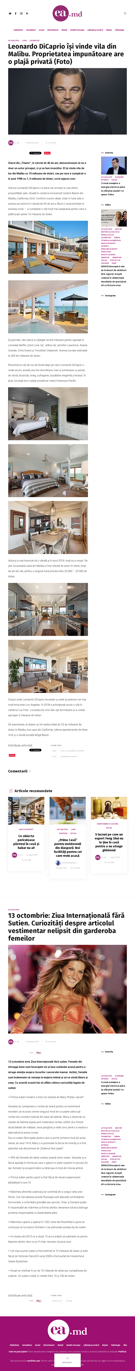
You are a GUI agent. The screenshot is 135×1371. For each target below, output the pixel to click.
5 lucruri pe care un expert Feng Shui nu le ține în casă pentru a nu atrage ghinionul (109, 842)
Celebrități (35, 41)
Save (35, 869)
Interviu (105, 180)
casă (54, 751)
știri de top (115, 260)
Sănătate (105, 257)
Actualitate (31, 30)
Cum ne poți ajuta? (18, 1351)
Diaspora (63, 833)
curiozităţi (57, 1301)
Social (41, 30)
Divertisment (52, 30)
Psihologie (119, 30)
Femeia (117, 238)
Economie (119, 177)
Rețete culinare (108, 255)
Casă (24, 41)
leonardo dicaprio (69, 756)
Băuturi (118, 229)
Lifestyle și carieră (95, 30)
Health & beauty (77, 30)
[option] (26, 836)
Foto (54, 756)
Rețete (109, 30)
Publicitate (18, 30)
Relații (64, 30)
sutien (69, 1301)
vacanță (105, 263)
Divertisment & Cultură (107, 824)
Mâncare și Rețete (109, 249)
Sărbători (116, 257)
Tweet (31, 1053)
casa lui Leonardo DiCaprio (72, 751)
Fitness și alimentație (111, 240)
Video (114, 263)
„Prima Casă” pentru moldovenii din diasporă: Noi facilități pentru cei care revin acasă (68, 848)
